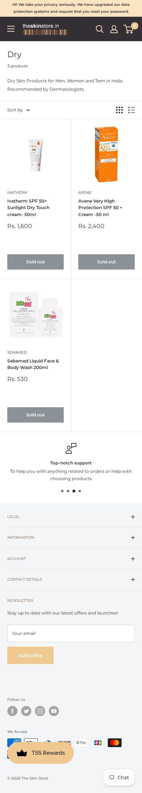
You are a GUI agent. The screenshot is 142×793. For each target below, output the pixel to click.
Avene (84, 192)
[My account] (114, 29)
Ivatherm (17, 192)
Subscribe (30, 655)
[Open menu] (11, 29)
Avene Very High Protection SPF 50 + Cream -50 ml (100, 207)
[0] (128, 29)
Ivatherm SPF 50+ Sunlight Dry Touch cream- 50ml (28, 207)
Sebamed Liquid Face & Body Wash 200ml (33, 364)
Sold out (35, 261)
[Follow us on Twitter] (26, 711)
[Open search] (100, 29)
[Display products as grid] (119, 110)
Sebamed (17, 352)
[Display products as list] (131, 110)
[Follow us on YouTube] (54, 711)
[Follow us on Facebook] (12, 711)
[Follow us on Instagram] (40, 711)
